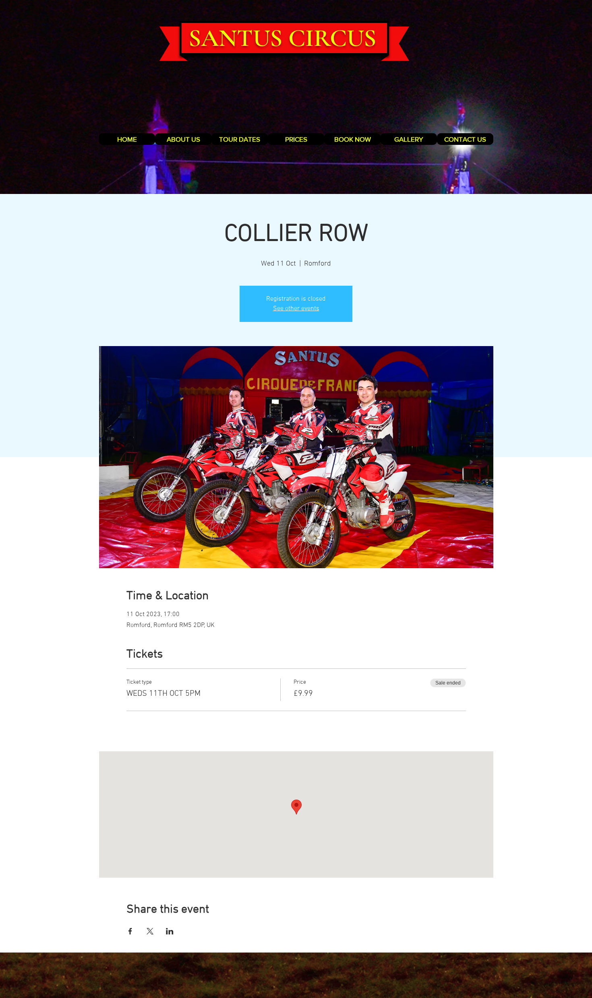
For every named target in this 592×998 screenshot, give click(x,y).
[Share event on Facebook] (130, 931)
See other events (296, 309)
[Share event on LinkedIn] (170, 931)
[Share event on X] (150, 931)
